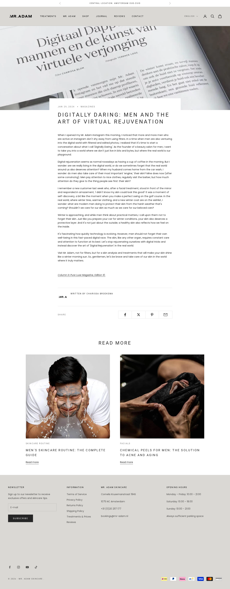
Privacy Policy (75, 499)
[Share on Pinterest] (152, 314)
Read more (32, 462)
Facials (125, 443)
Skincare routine (38, 443)
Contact (138, 16)
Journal (101, 16)
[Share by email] (165, 314)
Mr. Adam (69, 16)
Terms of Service (77, 494)
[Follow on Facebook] (9, 567)
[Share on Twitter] (138, 314)
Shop (85, 16)
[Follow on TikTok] (36, 567)
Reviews (119, 16)
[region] (216, 575)
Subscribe (20, 518)
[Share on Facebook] (125, 314)
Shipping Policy (75, 511)
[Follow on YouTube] (27, 567)
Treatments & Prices (79, 516)
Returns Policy (75, 505)
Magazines (88, 107)
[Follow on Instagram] (18, 567)
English (190, 16)
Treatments (48, 16)
